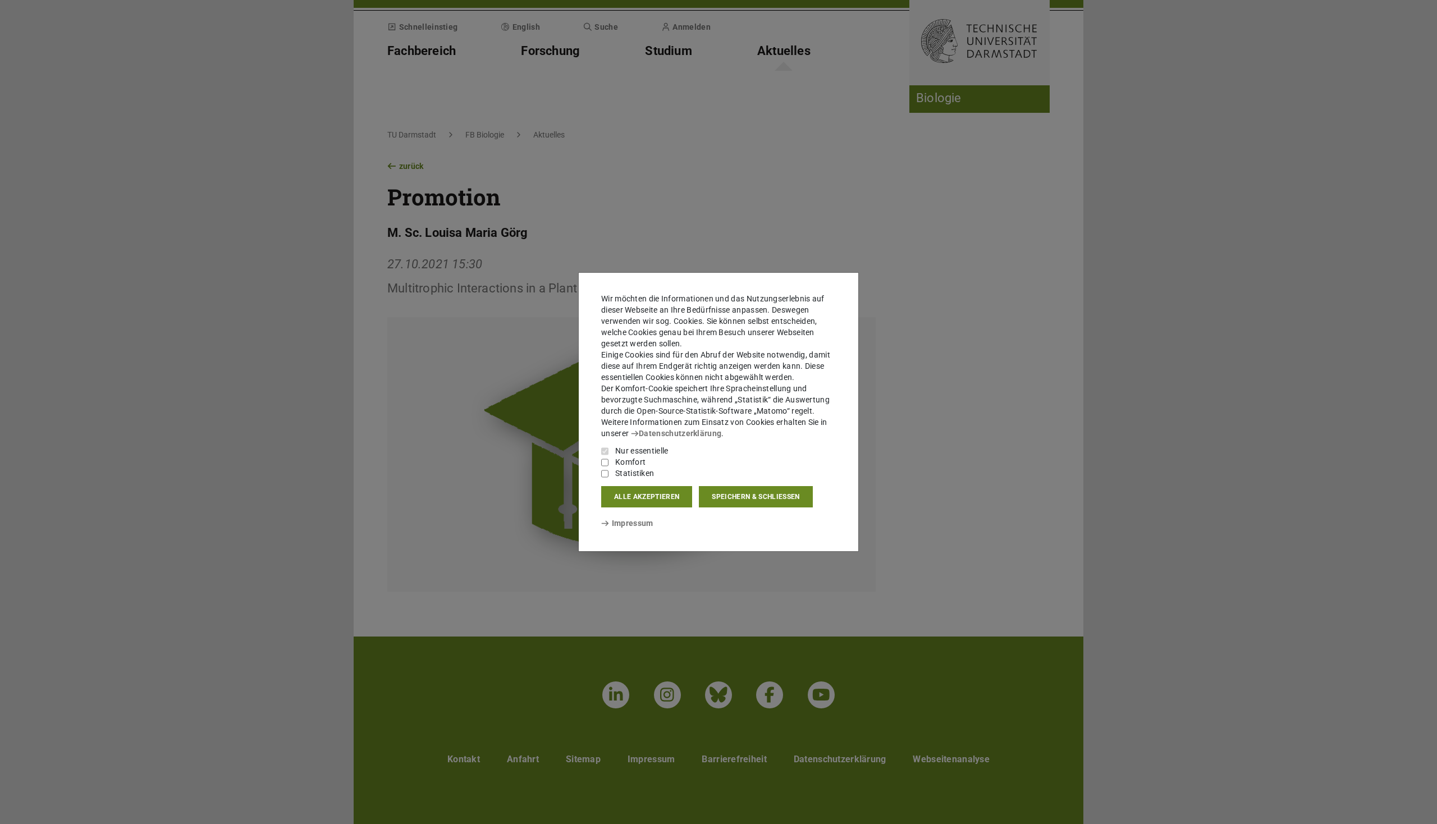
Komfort (630, 461)
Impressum (632, 523)
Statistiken (634, 473)
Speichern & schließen (755, 497)
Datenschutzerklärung (680, 433)
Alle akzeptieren (646, 497)
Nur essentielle (642, 450)
